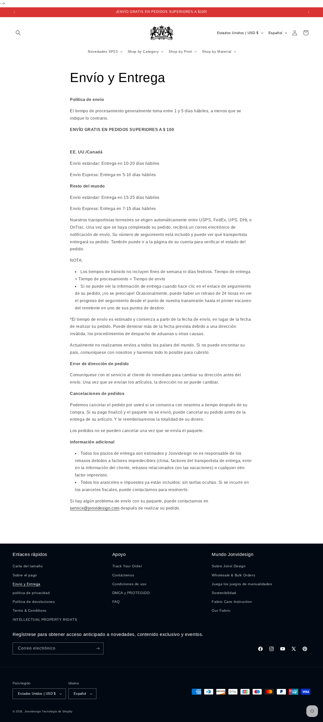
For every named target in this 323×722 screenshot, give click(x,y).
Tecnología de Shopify (57, 711)
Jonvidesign (32, 711)
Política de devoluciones (34, 602)
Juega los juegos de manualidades (242, 584)
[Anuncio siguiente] (308, 12)
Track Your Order (127, 566)
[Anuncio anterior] (14, 12)
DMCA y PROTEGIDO (131, 593)
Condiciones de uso (129, 584)
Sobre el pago (25, 575)
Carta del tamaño (28, 566)
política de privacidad (31, 593)
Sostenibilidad (224, 593)
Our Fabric (221, 610)
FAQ (116, 602)
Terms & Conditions (29, 610)
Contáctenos (123, 575)
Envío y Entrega (26, 584)
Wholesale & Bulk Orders (233, 575)
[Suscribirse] (97, 648)
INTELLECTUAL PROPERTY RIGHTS (45, 620)
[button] (18, 32)
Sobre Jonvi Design (229, 566)
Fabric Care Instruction (232, 602)
